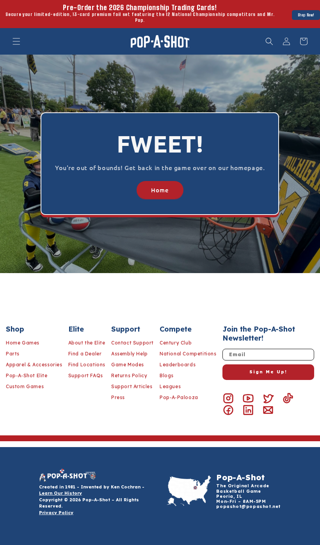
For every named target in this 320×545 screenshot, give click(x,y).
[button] (16, 41)
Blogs (167, 375)
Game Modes (127, 364)
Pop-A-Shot (240, 477)
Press (118, 397)
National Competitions (188, 354)
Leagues (170, 386)
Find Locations (86, 364)
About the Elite (86, 343)
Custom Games (25, 386)
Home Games (22, 343)
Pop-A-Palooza (179, 397)
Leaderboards (178, 364)
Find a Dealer (85, 354)
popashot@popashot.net (248, 506)
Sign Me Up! (268, 372)
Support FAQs (85, 375)
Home (160, 190)
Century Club (176, 343)
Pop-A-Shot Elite (27, 375)
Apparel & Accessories (34, 364)
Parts (13, 354)
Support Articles (132, 386)
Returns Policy (129, 375)
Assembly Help (129, 354)
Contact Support (132, 343)
